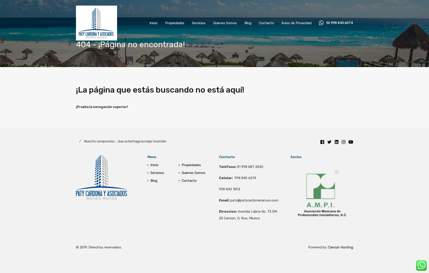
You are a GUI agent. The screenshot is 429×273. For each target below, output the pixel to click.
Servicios (199, 23)
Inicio (153, 23)
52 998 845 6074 (339, 23)
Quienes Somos (225, 23)
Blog (247, 23)
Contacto (266, 23)
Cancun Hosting (340, 247)
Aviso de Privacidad (296, 23)
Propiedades (174, 23)
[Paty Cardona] (96, 38)
